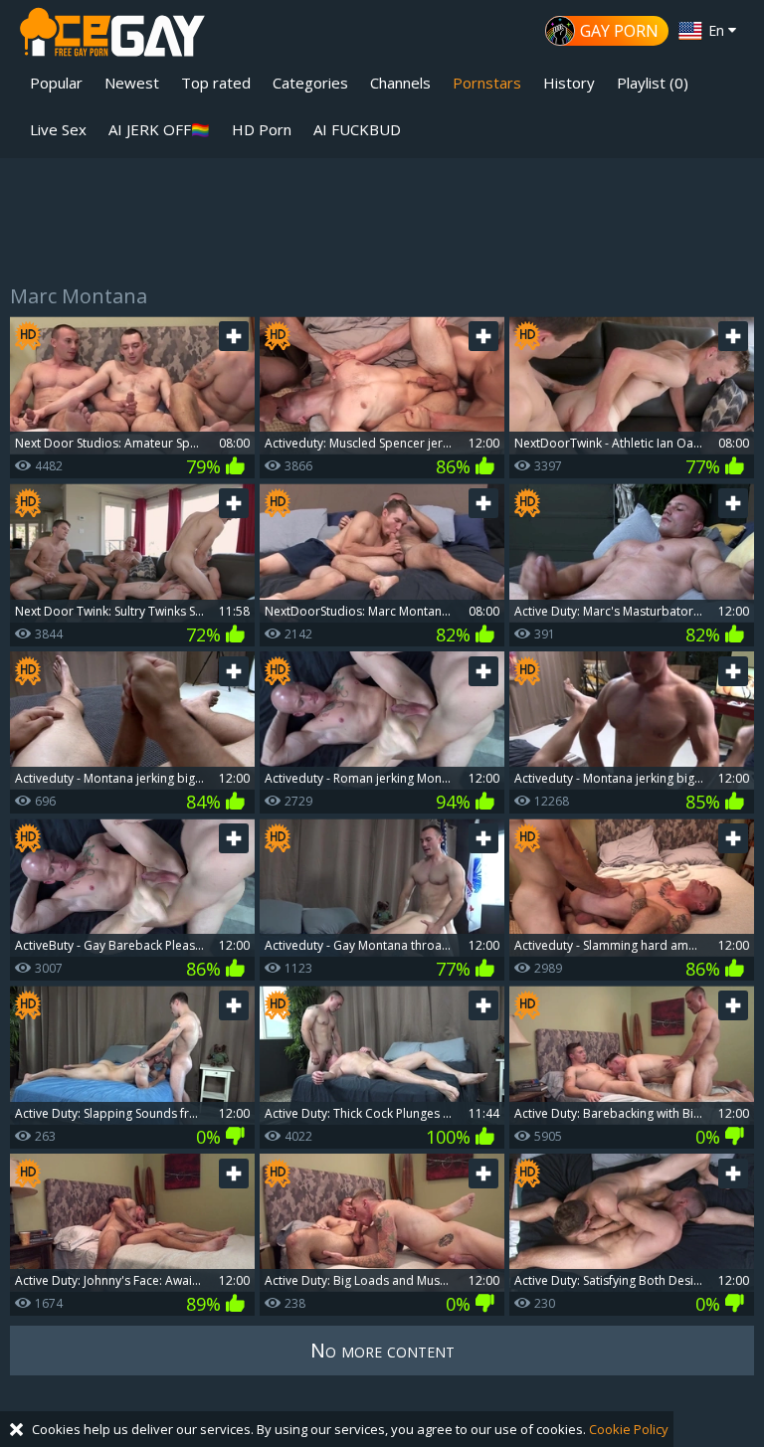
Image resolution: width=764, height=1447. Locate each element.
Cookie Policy (628, 1429)
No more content (382, 1350)
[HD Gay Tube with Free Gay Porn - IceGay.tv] (112, 35)
